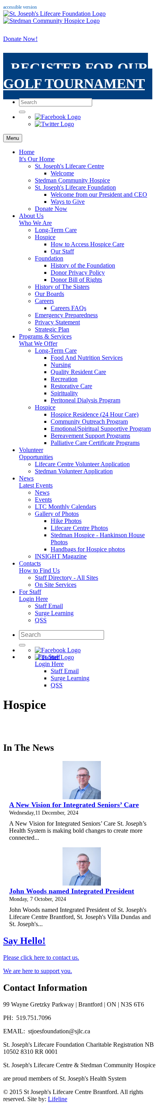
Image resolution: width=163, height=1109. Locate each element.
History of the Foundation (83, 265)
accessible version (20, 7)
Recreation (64, 379)
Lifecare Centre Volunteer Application (82, 464)
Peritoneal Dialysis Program (85, 400)
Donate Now (51, 208)
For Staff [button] (33, 595)
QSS (41, 620)
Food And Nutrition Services (87, 357)
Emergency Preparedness (66, 315)
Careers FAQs (68, 308)
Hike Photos (66, 520)
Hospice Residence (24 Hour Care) (94, 414)
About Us (35, 219)
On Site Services (55, 584)
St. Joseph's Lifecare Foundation (75, 187)
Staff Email (49, 606)
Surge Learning (54, 613)
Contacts (39, 567)
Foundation (49, 258)
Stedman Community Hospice (72, 180)
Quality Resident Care (78, 371)
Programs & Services (45, 340)
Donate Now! (20, 38)
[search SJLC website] (22, 112)
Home (37, 155)
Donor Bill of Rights (76, 279)
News (36, 482)
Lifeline (57, 1099)
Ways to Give (68, 201)
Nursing (61, 364)
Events (43, 499)
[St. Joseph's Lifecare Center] (54, 13)
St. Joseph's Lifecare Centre (69, 166)
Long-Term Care (56, 230)
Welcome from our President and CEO (99, 194)
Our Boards (49, 293)
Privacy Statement (57, 322)
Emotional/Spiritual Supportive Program (101, 428)
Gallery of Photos (57, 513)
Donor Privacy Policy (78, 272)
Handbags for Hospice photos (88, 549)
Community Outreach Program (89, 421)
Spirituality (64, 393)
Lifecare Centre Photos (79, 528)
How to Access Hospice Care (87, 244)
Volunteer (36, 453)
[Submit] (22, 645)
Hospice (45, 237)
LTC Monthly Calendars (65, 506)
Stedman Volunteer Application (74, 471)
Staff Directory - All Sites (66, 577)
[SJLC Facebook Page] (58, 117)
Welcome (62, 173)
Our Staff (62, 251)
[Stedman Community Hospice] (51, 20)
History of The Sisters (62, 286)
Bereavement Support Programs (90, 435)
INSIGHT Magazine (61, 556)
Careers (44, 301)
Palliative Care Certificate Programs (95, 442)
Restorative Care (71, 386)
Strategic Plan (52, 329)
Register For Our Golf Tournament (75, 75)
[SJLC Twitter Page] (54, 124)
